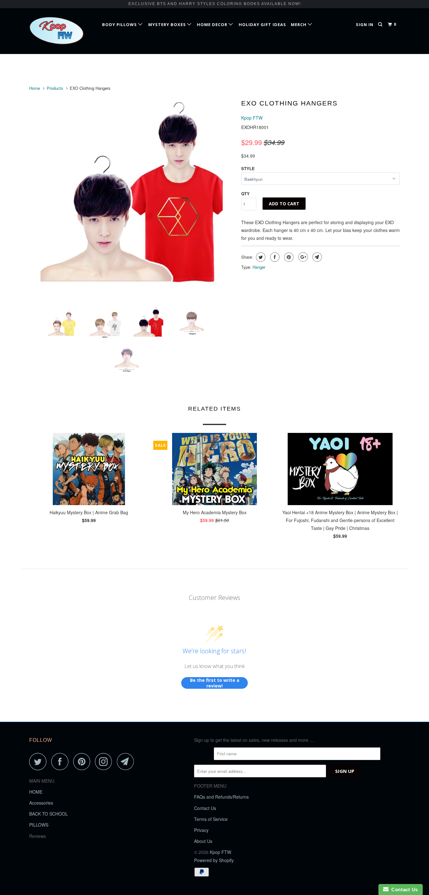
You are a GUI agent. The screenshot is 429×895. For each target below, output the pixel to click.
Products (55, 88)
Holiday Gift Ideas (262, 24)
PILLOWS (38, 825)
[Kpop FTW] (61, 30)
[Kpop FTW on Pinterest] (83, 761)
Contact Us (205, 808)
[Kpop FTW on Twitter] (39, 761)
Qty (245, 194)
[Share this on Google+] (302, 257)
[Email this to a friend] (316, 257)
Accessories (41, 803)
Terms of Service (211, 819)
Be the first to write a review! (214, 683)
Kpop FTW (252, 118)
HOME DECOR (213, 24)
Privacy (201, 830)
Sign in (364, 24)
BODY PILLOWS (120, 24)
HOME (35, 792)
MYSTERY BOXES (167, 24)
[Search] (381, 24)
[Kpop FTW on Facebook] (61, 761)
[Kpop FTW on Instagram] (105, 761)
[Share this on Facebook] (274, 257)
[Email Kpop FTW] (127, 761)
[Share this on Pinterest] (288, 257)
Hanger (259, 267)
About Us (203, 841)
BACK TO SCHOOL (48, 814)
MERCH (299, 24)
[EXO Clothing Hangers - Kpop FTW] (132, 197)
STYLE (248, 168)
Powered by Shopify (214, 860)
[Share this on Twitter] (259, 257)
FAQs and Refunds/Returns (221, 797)
